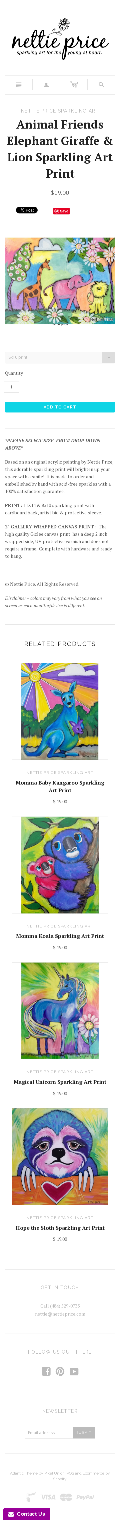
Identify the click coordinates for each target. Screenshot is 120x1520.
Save (64, 210)
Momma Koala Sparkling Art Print (60, 936)
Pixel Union (54, 1473)
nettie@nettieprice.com (60, 1314)
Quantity (14, 373)
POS (70, 1473)
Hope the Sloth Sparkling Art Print (60, 1227)
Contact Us (29, 1514)
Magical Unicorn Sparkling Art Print (60, 1081)
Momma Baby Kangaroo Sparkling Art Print (60, 786)
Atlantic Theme (24, 1473)
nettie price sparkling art (59, 772)
